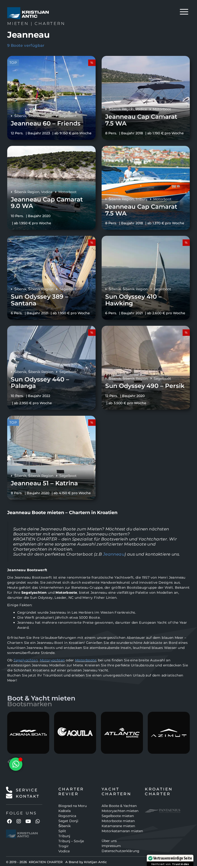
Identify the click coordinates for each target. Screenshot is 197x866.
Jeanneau (113, 554)
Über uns (109, 841)
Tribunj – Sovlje (71, 841)
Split (62, 831)
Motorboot (162, 109)
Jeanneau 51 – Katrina (44, 483)
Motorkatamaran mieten (122, 831)
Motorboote (85, 660)
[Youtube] (28, 821)
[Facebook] (9, 821)
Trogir (63, 846)
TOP (13, 62)
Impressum (111, 846)
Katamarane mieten (118, 826)
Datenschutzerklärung (120, 851)
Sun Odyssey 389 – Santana (39, 300)
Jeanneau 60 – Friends (45, 123)
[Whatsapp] (37, 821)
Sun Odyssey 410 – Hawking (133, 300)
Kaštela (64, 811)
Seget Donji (68, 821)
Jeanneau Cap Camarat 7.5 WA (141, 120)
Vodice (141, 109)
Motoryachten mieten (120, 811)
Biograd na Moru (72, 806)
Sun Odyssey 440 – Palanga (40, 383)
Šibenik (20, 116)
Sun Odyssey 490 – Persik (145, 385)
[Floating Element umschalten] (15, 764)
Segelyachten (25, 660)
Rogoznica (67, 816)
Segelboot (68, 116)
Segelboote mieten (118, 816)
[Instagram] (18, 821)
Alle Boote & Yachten (119, 806)
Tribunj (141, 199)
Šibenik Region (40, 116)
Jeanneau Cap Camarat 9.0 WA (47, 203)
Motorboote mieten (118, 821)
